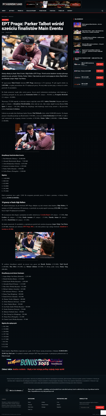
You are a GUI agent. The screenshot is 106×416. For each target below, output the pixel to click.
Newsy (3, 10)
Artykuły (11, 10)
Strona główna (4, 16)
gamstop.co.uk (50, 391)
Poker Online (42, 10)
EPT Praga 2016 (28, 227)
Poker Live (61, 10)
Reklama (58, 404)
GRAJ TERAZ (100, 64)
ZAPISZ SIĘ (100, 407)
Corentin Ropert (45, 215)
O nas (58, 402)
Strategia (52, 10)
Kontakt (70, 10)
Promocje (20, 10)
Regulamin (59, 407)
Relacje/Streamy (31, 10)
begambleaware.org (37, 391)
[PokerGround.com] (12, 4)
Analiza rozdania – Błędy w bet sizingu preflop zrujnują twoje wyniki (38, 369)
